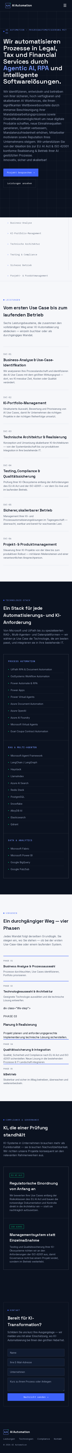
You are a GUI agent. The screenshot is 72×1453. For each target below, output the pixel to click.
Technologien (26, 1438)
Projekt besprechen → (21, 172)
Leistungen (9, 1438)
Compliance (43, 1438)
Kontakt (58, 1438)
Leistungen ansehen (19, 183)
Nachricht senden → (36, 1397)
